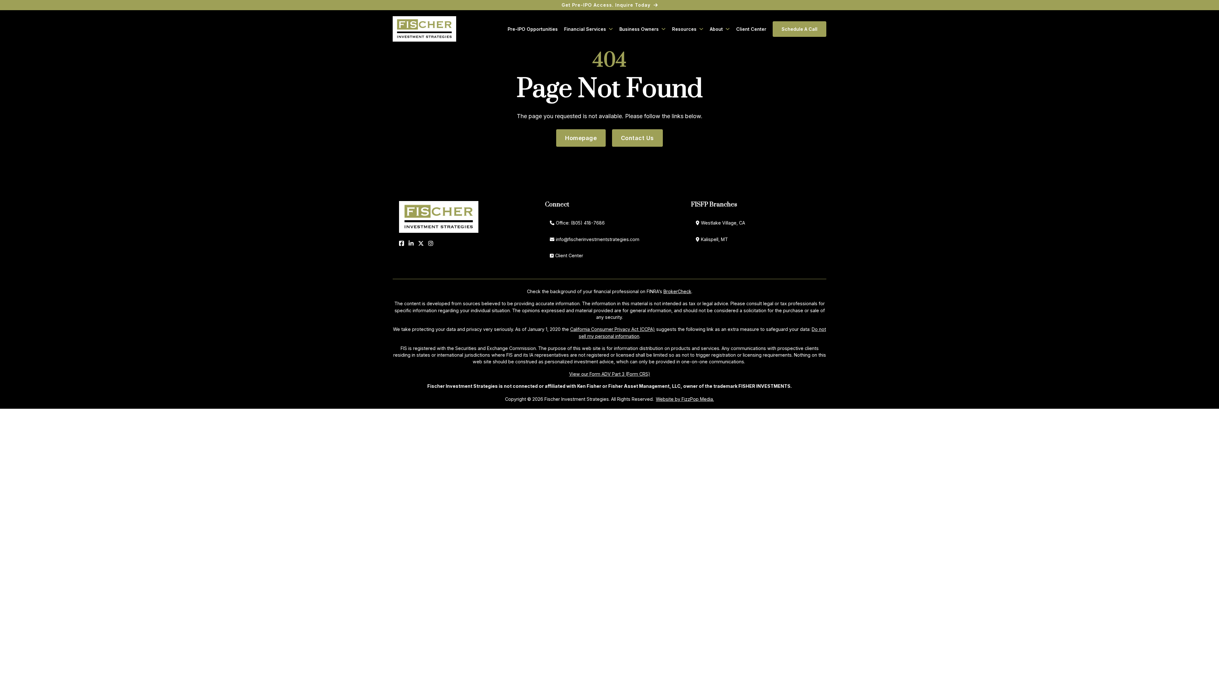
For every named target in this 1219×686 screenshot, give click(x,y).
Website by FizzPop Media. (685, 399)
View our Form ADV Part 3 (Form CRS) (609, 374)
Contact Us (637, 138)
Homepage (581, 138)
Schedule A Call (799, 29)
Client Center (751, 29)
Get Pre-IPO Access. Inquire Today (606, 5)
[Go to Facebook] (401, 243)
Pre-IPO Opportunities (533, 29)
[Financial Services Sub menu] (611, 29)
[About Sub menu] (727, 29)
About (716, 29)
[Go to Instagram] (430, 243)
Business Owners (639, 29)
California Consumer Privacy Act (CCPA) (612, 329)
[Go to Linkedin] (411, 243)
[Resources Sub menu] (701, 29)
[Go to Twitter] (421, 243)
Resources (684, 29)
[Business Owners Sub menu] (663, 29)
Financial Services (585, 29)
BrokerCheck (677, 291)
